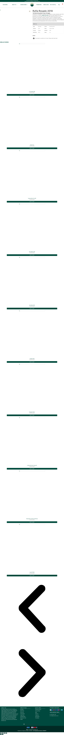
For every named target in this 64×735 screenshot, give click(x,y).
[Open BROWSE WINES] (27, 4)
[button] (32, 609)
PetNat (21, 719)
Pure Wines (5, 4)
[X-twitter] (30, 727)
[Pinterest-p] (35, 727)
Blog (36, 712)
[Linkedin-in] (29, 727)
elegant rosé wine (45, 15)
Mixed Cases (46, 4)
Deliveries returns (38, 709)
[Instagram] (33, 727)
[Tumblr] (36, 727)
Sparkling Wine (22, 716)
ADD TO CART (32, 94)
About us (36, 713)
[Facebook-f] (27, 727)
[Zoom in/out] (1, 733)
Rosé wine (22, 712)
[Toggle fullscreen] (2, 733)
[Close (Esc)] (6, 733)
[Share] (4, 733)
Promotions (39, 4)
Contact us (37, 715)
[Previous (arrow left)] (1, 734)
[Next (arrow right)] (2, 734)
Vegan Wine (22, 715)
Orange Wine (22, 713)
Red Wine (22, 709)
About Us (14, 4)
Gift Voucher (37, 716)
